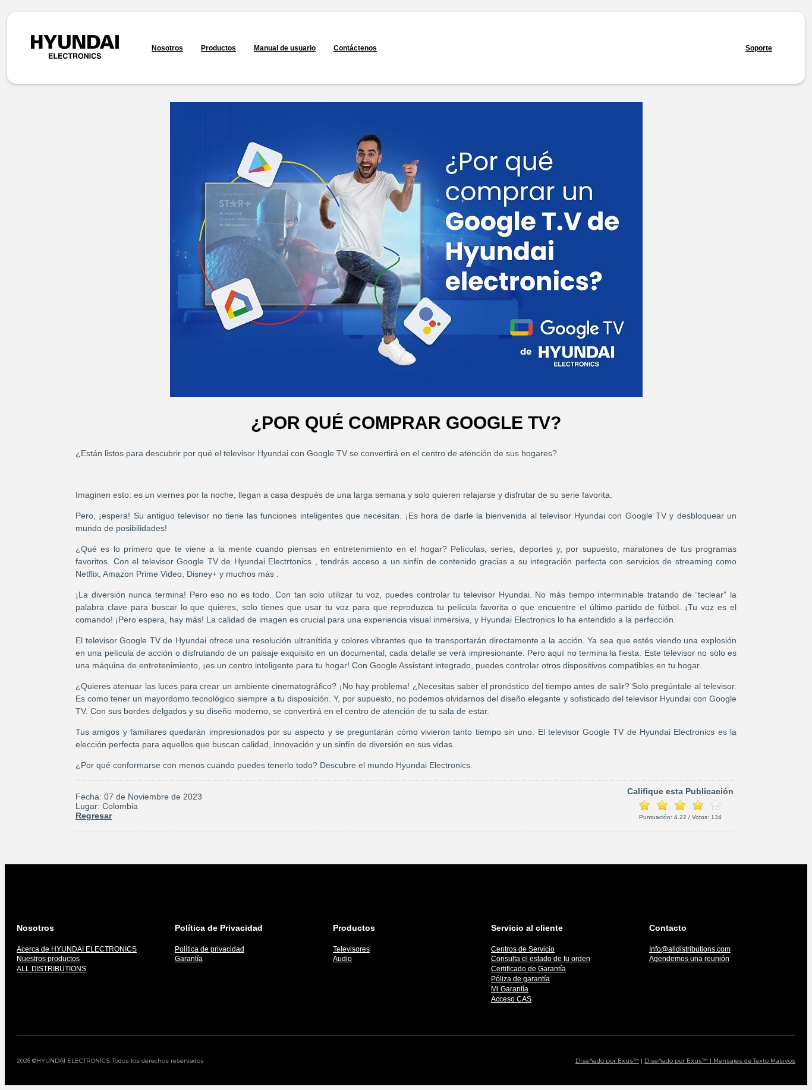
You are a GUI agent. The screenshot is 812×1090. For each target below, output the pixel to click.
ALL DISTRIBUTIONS (51, 969)
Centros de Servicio (523, 949)
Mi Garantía (509, 989)
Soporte (758, 48)
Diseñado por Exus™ (607, 1060)
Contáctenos (355, 48)
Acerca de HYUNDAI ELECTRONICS (77, 949)
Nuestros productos (48, 959)
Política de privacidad (209, 949)
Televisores (351, 949)
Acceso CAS (511, 999)
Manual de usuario (285, 48)
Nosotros (167, 48)
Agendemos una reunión (689, 959)
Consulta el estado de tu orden (540, 959)
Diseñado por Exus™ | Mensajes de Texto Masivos (719, 1060)
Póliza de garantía (520, 979)
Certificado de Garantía (528, 969)
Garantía (189, 959)
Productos (218, 48)
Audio (342, 959)
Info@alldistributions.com (690, 949)
